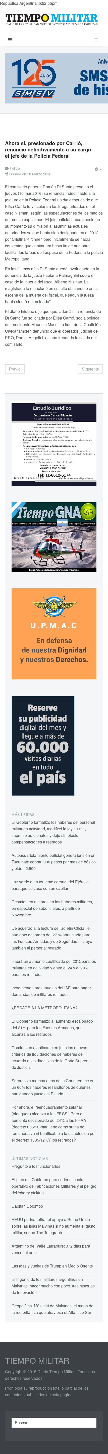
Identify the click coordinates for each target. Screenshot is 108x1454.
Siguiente (90, 369)
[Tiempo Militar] (51, 19)
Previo (15, 369)
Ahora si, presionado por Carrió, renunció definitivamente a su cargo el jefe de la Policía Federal (48, 149)
